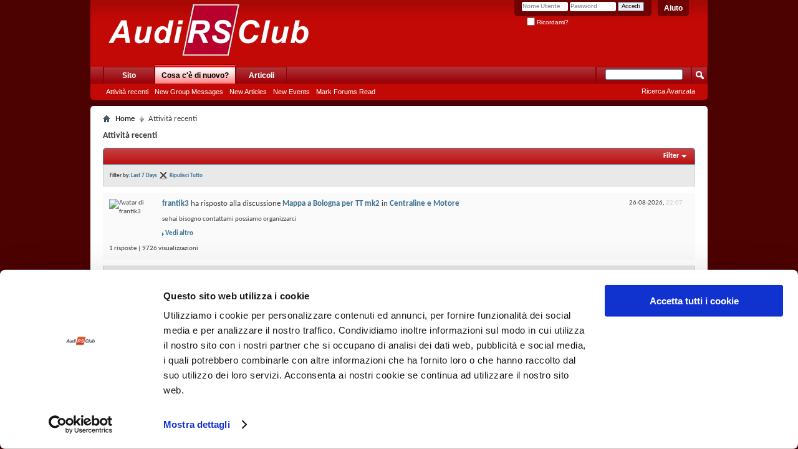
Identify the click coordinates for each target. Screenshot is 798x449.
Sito (129, 75)
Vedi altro (179, 233)
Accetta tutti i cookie (694, 301)
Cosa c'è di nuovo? (195, 75)
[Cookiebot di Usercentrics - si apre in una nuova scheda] (80, 424)
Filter (671, 156)
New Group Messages (189, 91)
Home (125, 119)
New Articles (248, 91)
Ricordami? (552, 22)
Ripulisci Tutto (186, 175)
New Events (291, 91)
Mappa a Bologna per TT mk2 (331, 204)
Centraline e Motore (424, 204)
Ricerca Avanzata (668, 91)
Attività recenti (127, 91)
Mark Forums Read (345, 91)
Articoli (261, 75)
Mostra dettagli (196, 424)
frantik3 (175, 204)
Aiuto (673, 8)
